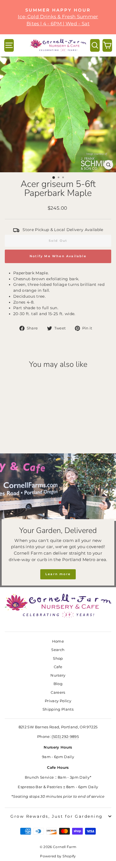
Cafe (58, 667)
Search (57, 650)
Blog (58, 684)
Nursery (57, 675)
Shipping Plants (58, 709)
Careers (58, 692)
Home (58, 641)
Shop (58, 658)
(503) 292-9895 (65, 737)
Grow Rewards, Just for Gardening (56, 816)
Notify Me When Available (58, 256)
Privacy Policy (58, 701)
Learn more (58, 574)
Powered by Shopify (58, 856)
